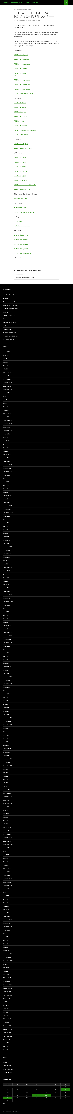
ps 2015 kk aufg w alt (21, 239)
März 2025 (6, 410)
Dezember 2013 (7, 834)
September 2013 (8, 844)
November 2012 (7, 878)
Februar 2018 (7, 666)
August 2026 (6, 352)
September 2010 (8, 961)
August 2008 (6, 1039)
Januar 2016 (6, 752)
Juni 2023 (6, 482)
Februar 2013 (7, 868)
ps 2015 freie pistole (20, 207)
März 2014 (6, 824)
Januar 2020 (6, 588)
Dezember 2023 (7, 461)
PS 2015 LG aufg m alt (21, 55)
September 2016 (8, 725)
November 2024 (7, 423)
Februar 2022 (7, 536)
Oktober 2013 (7, 841)
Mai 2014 (5, 817)
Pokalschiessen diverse (9, 332)
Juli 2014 (5, 810)
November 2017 (7, 677)
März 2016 (6, 745)
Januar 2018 (6, 670)
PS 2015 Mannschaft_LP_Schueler (25, 185)
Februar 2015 (7, 786)
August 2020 (6, 571)
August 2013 (6, 848)
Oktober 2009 (7, 991)
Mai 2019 (5, 615)
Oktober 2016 (7, 721)
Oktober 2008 (7, 1032)
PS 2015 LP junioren (20, 171)
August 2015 (6, 769)
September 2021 (8, 553)
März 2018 (6, 663)
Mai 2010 (5, 971)
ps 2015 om (18, 221)
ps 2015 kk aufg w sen (21, 235)
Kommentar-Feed (8, 1069)
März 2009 (6, 1015)
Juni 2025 (6, 400)
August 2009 (6, 998)
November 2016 (7, 718)
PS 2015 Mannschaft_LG (22, 135)
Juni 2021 (6, 560)
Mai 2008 (5, 1046)
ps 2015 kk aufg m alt (21, 249)
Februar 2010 (7, 978)
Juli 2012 (5, 892)
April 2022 (6, 530)
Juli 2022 (5, 519)
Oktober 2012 (7, 882)
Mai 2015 (5, 776)
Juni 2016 (6, 735)
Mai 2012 (5, 899)
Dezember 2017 (7, 673)
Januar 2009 (6, 1022)
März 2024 (6, 451)
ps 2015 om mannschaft (22, 226)
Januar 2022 (6, 540)
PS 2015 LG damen (20, 103)
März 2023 (6, 492)
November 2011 (7, 920)
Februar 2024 (7, 454)
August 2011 (6, 930)
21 (46, 1095)
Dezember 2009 (7, 985)
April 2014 (6, 820)
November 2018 (7, 636)
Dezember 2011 (7, 916)
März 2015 (6, 783)
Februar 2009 (7, 1019)
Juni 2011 (6, 937)
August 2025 (6, 393)
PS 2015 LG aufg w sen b (22, 84)
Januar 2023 (6, 499)
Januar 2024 (6, 458)
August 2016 (6, 728)
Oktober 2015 (7, 762)
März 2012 (6, 906)
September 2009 (8, 995)
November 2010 (7, 954)
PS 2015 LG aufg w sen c (22, 89)
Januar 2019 (6, 629)
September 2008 (8, 1036)
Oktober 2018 (7, 639)
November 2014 (7, 796)
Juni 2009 (6, 1005)
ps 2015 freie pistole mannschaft (24, 212)
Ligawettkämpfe (7, 329)
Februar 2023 (7, 495)
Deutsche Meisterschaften (10, 308)
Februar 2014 (7, 827)
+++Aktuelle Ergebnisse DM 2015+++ (25, 276)
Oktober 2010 (7, 957)
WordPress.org (7, 1072)
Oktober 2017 (7, 680)
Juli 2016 (5, 731)
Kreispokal (6, 319)
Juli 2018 (5, 649)
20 (36, 1095)
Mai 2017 (5, 697)
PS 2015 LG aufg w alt (21, 68)
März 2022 (6, 533)
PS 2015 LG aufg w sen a (22, 80)
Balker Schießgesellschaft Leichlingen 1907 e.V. (20, 2)
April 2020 (6, 577)
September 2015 (8, 766)
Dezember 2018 (7, 632)
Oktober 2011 (7, 923)
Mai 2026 (5, 362)
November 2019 (7, 595)
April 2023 (6, 488)
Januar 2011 (6, 950)
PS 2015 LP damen (20, 157)
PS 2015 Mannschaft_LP (22, 189)
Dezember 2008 (7, 1026)
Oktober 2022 (7, 509)
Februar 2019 (7, 625)
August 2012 (6, 889)
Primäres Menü (70, 2)
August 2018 (6, 646)
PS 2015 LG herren (20, 107)
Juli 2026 (5, 355)
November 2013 (7, 837)
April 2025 (6, 406)
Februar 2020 (7, 584)
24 (7, 1098)
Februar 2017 (7, 707)
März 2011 (6, 947)
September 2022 (8, 512)
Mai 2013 (5, 858)
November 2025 (7, 382)
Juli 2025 (5, 396)
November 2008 (7, 1029)
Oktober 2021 (7, 550)
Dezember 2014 (7, 793)
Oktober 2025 (7, 386)
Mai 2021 (5, 564)
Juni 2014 (6, 813)
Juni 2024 (6, 441)
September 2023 (8, 471)
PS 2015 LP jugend (20, 176)
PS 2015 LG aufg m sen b (22, 59)
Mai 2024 (5, 444)
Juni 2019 (6, 612)
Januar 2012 (6, 913)
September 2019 (8, 601)
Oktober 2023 (7, 468)
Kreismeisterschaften (9, 315)
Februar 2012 (7, 909)
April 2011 (6, 943)
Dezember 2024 (7, 420)
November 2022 (7, 506)
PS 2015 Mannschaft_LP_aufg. (24, 148)
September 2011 (8, 926)
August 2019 (6, 605)
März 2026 (6, 369)
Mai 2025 (5, 403)
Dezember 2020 (7, 567)
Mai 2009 (5, 1008)
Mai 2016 (5, 738)
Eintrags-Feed (7, 1065)
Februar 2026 (7, 372)
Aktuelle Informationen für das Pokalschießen (27, 269)
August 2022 (6, 516)
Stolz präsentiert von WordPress (11, 1111)
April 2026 (6, 365)
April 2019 (6, 618)
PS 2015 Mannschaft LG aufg (23, 93)
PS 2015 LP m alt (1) (20, 166)
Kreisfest (5, 312)
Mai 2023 (5, 485)
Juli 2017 (5, 690)
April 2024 (6, 447)
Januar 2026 (6, 376)
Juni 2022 (6, 523)
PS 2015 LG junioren (20, 116)
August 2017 (6, 687)
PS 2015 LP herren (20, 162)
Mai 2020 (5, 574)
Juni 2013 (6, 855)
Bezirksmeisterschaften (10, 302)
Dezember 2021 (7, 543)
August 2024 (6, 434)
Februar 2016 (7, 748)
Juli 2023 (5, 478)
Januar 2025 (6, 417)
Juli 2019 (5, 608)
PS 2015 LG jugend (20, 112)
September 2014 (8, 803)
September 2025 (8, 389)
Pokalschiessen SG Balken (22, 10)
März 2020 (6, 581)
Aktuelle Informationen (10, 295)
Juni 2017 (6, 694)
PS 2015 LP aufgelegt (21, 144)
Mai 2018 (5, 656)
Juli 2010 (5, 964)
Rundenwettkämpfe (8, 339)
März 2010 (6, 974)
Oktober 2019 (7, 598)
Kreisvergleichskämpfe (9, 322)
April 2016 (6, 742)
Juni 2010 (6, 967)
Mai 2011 (5, 940)
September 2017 (8, 683)
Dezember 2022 (7, 502)
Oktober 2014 (7, 800)
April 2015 (6, 779)
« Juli (4, 1103)
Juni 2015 (6, 772)
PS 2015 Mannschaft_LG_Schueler (25, 130)
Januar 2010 (6, 981)
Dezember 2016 (7, 714)
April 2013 (6, 861)
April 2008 (6, 1050)
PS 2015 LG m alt (19, 121)
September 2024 (8, 430)
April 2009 (6, 1012)
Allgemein (6, 298)
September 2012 (8, 885)
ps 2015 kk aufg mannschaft (23, 253)
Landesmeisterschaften (9, 326)
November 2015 (7, 759)
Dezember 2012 (7, 875)
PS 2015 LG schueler (20, 125)
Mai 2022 (5, 526)
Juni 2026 (6, 358)
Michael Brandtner (34, 20)
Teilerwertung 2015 (20, 198)
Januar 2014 (6, 831)
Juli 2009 (5, 1002)
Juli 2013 (5, 851)
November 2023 (7, 465)
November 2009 (7, 988)
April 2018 (6, 660)
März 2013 (6, 865)
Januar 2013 (6, 872)
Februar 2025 (7, 413)
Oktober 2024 (7, 427)
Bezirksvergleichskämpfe (10, 305)
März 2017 (6, 704)
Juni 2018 (6, 653)
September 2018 (8, 642)
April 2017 (6, 701)
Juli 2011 (5, 933)
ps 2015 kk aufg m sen (21, 244)
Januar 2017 (6, 711)
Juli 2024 (5, 437)
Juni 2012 (6, 896)
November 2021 (7, 547)
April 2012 (6, 902)
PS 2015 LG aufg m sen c (22, 64)
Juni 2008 (6, 1043)
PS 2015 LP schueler (20, 180)
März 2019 (6, 622)
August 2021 (6, 557)
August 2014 (6, 807)
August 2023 (6, 475)
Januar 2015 (6, 790)
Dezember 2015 (7, 755)
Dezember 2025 (7, 379)
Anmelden (6, 1062)
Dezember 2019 (7, 591)
